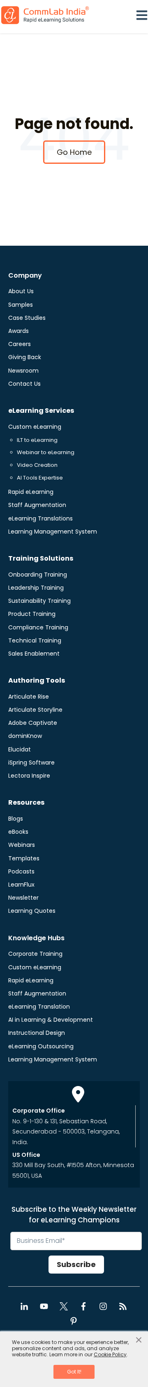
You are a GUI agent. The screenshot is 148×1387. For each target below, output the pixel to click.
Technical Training (34, 640)
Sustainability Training (39, 601)
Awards (18, 331)
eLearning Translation (39, 1006)
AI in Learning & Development (50, 1020)
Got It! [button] (74, 1371)
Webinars (21, 845)
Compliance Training (38, 627)
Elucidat (19, 749)
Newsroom (23, 371)
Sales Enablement (34, 653)
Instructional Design (36, 1033)
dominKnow (25, 736)
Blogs (15, 819)
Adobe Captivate (32, 723)
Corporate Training (35, 954)
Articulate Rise (28, 696)
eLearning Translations (40, 518)
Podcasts (21, 871)
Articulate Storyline (35, 710)
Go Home (74, 152)
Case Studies (27, 318)
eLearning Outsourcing (41, 1046)
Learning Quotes (32, 911)
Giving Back (24, 357)
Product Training (32, 614)
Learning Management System (52, 531)
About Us (21, 291)
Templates (23, 858)
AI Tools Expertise (40, 478)
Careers (19, 344)
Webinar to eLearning (45, 452)
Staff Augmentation (37, 505)
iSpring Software (31, 762)
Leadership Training (36, 588)
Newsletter (23, 898)
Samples (20, 305)
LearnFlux (21, 884)
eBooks (18, 832)
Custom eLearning (34, 427)
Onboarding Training (37, 574)
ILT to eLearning (37, 440)
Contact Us (24, 384)
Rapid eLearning (30, 492)
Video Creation (37, 465)
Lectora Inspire (29, 776)
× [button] (139, 1340)
